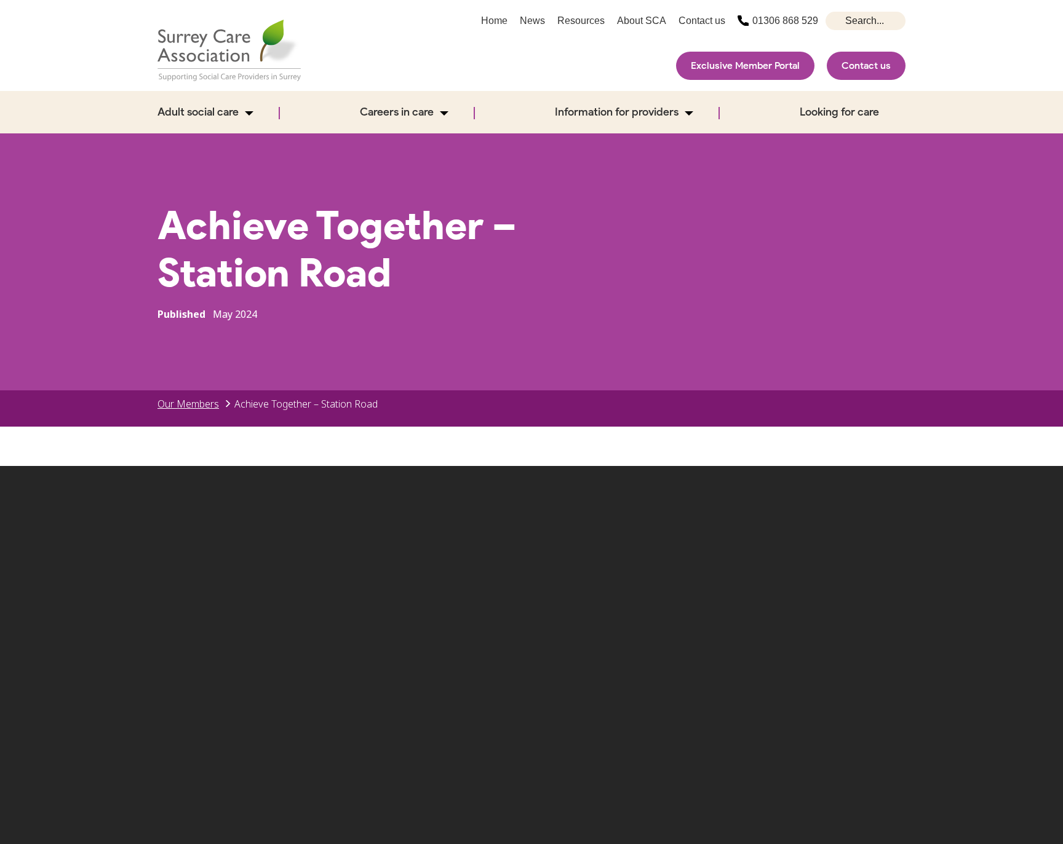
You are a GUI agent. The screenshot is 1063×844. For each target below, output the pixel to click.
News (532, 20)
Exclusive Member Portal (745, 65)
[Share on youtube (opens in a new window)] (850, 561)
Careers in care (397, 112)
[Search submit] (836, 21)
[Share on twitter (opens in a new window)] (730, 561)
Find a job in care (682, 634)
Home (494, 20)
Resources (581, 20)
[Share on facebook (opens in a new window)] (770, 561)
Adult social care (198, 112)
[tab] (194, 403)
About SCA (641, 20)
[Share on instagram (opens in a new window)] (810, 561)
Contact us (866, 65)
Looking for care (839, 112)
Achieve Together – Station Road (306, 404)
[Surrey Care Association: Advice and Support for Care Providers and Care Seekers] (229, 50)
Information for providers (617, 112)
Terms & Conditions (809, 634)
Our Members (188, 404)
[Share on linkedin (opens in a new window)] (890, 561)
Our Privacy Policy (562, 653)
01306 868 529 (785, 20)
